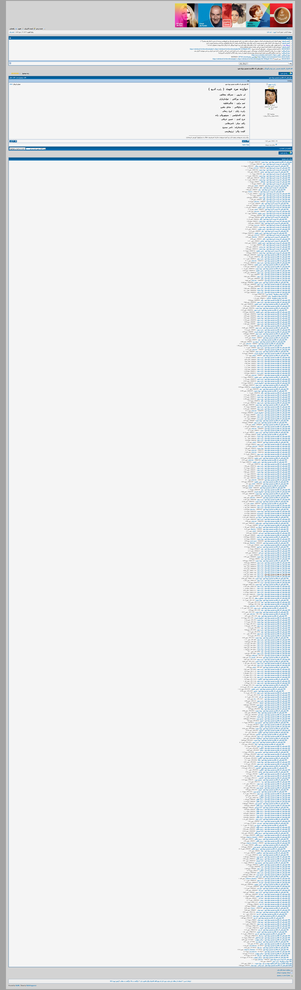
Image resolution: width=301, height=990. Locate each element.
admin (254, 355)
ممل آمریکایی (286, 51)
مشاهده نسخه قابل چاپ (283, 970)
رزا (262, 781)
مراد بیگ (261, 935)
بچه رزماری (262, 247)
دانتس (261, 596)
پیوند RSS (112, 981)
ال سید (261, 904)
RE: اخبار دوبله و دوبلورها (281, 294)
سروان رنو (256, 341)
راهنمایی (12, 28)
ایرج (262, 558)
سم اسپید (259, 537)
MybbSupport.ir (31, 985)
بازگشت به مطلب (125, 981)
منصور (255, 691)
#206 (11, 84)
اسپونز (261, 720)
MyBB (17, 985)
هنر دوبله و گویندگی (269, 68)
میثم (264, 164)
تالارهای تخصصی (280, 68)
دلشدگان (263, 177)
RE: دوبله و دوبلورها (286, 961)
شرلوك (261, 703)
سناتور (261, 750)
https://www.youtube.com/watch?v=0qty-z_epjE (266, 55)
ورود (274, 32)
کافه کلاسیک (289, 68)
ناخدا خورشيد (258, 807)
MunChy (254, 237)
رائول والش (259, 523)
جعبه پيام (12, 32)
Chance (250, 191)
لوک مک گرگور (259, 937)
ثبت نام (269, 32)
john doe (256, 201)
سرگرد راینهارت (259, 939)
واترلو (262, 172)
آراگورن (260, 679)
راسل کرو (260, 714)
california (254, 655)
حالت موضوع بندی (21, 77)
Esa (255, 699)
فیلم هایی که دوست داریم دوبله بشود (281, 959)
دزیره (261, 582)
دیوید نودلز (260, 906)
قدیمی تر (288, 148)
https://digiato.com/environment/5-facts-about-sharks (274, 57)
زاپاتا (262, 223)
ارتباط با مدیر (187, 981)
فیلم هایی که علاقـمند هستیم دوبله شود (280, 162)
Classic (254, 337)
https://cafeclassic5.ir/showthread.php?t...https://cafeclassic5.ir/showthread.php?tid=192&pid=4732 (243, 59)
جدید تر (282, 148)
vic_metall (252, 657)
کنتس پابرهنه (286, 41)
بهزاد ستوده (245, 144)
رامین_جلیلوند (261, 207)
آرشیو (117, 981)
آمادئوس (261, 730)
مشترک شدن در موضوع (283, 975)
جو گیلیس (260, 707)
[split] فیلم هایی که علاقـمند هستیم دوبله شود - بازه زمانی (275, 965)
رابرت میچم (272, 84)
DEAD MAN (286, 49)
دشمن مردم (260, 373)
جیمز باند (259, 823)
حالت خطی (12, 77)
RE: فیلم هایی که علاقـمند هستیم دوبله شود (277, 255)
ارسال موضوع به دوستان (283, 972)
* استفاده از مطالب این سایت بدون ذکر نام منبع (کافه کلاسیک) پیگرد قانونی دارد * (161, 981)
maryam (256, 168)
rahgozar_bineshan (251, 837)
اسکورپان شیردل (258, 332)
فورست (261, 785)
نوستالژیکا (259, 738)
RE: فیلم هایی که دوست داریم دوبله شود (278, 164)
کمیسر (261, 928)
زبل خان (261, 697)
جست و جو (39, 28)
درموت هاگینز (259, 799)
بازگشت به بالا (134, 981)
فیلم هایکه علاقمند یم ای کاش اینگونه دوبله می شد (277, 963)
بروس (269, 296)
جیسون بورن (269, 294)
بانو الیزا (269, 298)
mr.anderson (253, 945)
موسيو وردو (260, 513)
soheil (256, 185)
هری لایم (261, 525)
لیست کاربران (28, 28)
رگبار (264, 183)
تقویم (19, 28)
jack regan (253, 541)
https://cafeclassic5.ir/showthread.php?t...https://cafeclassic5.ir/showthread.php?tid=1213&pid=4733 (220, 49)
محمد (261, 430)
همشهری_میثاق (259, 166)
